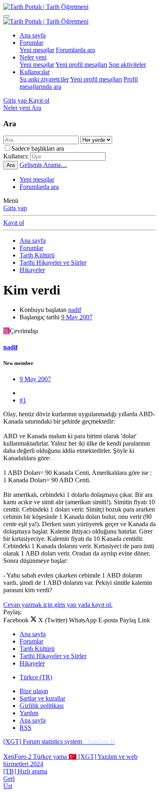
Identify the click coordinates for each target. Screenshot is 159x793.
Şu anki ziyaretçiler (44, 79)
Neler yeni (33, 57)
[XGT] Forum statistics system (59, 741)
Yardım (29, 713)
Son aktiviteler (127, 64)
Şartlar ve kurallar (42, 698)
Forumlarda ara (75, 49)
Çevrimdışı (24, 330)
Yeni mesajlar (37, 49)
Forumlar (31, 42)
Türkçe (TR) (36, 677)
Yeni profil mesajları (81, 64)
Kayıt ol (13, 222)
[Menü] (6, 16)
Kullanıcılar (35, 71)
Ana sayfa (33, 35)
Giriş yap (15, 207)
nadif (74, 309)
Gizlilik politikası (42, 705)
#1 (23, 400)
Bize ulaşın (34, 691)
